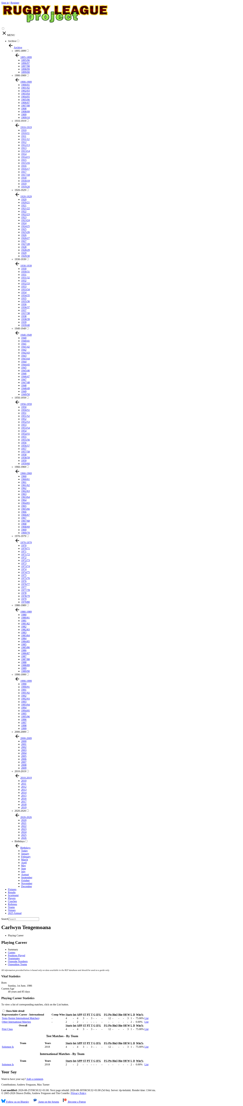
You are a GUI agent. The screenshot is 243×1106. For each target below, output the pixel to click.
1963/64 (25, 497)
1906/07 (25, 102)
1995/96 (25, 716)
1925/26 (25, 232)
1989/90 (25, 671)
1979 (23, 599)
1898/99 (25, 69)
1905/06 (25, 99)
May (23, 865)
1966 (23, 512)
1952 (23, 419)
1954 (23, 430)
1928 (23, 247)
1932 (23, 280)
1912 (23, 142)
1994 (23, 707)
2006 (23, 759)
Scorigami (13, 895)
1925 (23, 229)
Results (12, 892)
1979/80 (25, 602)
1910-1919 (20, 120)
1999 (23, 728)
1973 (23, 563)
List (146, 1018)
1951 (23, 413)
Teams (11, 907)
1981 (23, 620)
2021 (23, 823)
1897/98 (25, 66)
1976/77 (25, 584)
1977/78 (25, 590)
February (26, 856)
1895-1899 (20, 50)
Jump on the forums (48, 1101)
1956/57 (25, 445)
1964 (23, 500)
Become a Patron (76, 1101)
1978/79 (25, 596)
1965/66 (25, 509)
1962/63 (25, 491)
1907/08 (25, 105)
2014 (23, 792)
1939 (23, 322)
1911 (23, 136)
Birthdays (20, 841)
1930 (23, 268)
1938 (23, 316)
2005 (23, 756)
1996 (23, 719)
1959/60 (25, 463)
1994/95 (25, 710)
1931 (23, 274)
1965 (23, 506)
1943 (23, 355)
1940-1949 (20, 328)
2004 (23, 753)
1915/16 (25, 163)
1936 (23, 304)
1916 (23, 166)
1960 (23, 476)
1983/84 (25, 635)
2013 (23, 789)
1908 (23, 108)
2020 (23, 820)
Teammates (14, 958)
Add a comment (34, 1079)
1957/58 (25, 451)
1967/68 (25, 520)
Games (11, 952)
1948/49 (25, 388)
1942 (23, 349)
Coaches (12, 901)
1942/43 (25, 352)
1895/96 (25, 60)
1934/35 (25, 295)
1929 (23, 253)
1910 (23, 130)
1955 (23, 436)
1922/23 (25, 214)
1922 (23, 211)
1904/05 (25, 96)
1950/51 (25, 410)
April (24, 862)
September (26, 877)
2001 (23, 744)
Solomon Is (8, 1046)
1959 (23, 460)
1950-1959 (20, 397)
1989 (23, 668)
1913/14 (25, 151)
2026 (23, 838)
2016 (23, 798)
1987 (23, 656)
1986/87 (25, 653)
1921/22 (25, 208)
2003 (23, 750)
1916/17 (25, 168)
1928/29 (25, 250)
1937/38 (25, 313)
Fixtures (12, 889)
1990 (23, 683)
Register (15, 2)
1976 (23, 581)
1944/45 (25, 364)
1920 (23, 199)
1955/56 (25, 439)
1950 (23, 407)
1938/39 (25, 319)
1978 (23, 593)
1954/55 (25, 433)
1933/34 (25, 289)
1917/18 (25, 174)
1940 (23, 337)
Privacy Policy (78, 1093)
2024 (23, 832)
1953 (23, 425)
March (24, 859)
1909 (23, 114)
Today (24, 850)
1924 (23, 223)
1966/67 (25, 515)
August (25, 874)
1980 (23, 614)
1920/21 (25, 202)
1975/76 (25, 578)
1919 (23, 183)
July (23, 871)
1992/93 (25, 698)
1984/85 (25, 641)
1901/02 (25, 87)
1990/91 (25, 686)
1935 (23, 298)
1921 (23, 205)
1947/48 (25, 382)
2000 (23, 741)
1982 (23, 626)
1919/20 (25, 186)
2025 (23, 835)
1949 (23, 391)
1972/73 (25, 560)
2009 (23, 768)
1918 (23, 177)
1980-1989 (20, 605)
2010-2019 (20, 771)
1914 (23, 154)
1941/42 (25, 346)
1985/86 (25, 647)
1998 (23, 725)
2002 (23, 747)
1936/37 (25, 307)
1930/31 (25, 271)
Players (12, 898)
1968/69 (25, 526)
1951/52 (25, 416)
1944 (23, 361)
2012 (23, 786)
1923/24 (25, 220)
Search (4, 919)
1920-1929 (20, 190)
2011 (23, 783)
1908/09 (25, 111)
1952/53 (25, 422)
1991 (23, 689)
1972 (23, 557)
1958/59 (25, 457)
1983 (23, 632)
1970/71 (25, 548)
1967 (23, 517)
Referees (12, 904)
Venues (12, 910)
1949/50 (25, 394)
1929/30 (25, 256)
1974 (23, 569)
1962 (23, 488)
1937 (23, 310)
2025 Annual (14, 913)
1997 (23, 722)
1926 (23, 235)
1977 (23, 587)
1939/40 (25, 325)
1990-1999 (20, 674)
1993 (23, 701)
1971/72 (25, 554)
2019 (23, 807)
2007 (23, 762)
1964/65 (25, 503)
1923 (23, 217)
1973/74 (25, 566)
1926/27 (25, 238)
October (25, 880)
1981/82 (25, 623)
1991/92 (25, 692)
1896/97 (25, 63)
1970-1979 (20, 536)
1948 (23, 385)
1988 (23, 662)
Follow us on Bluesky (17, 1101)
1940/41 (25, 340)
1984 (23, 638)
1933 (23, 286)
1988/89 (25, 665)
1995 (23, 713)
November (26, 883)
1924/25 (25, 226)
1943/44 (25, 358)
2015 (23, 795)
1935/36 (25, 301)
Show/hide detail (14, 1011)
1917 (23, 171)
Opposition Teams (17, 964)
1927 (23, 241)
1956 (23, 442)
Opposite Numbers (18, 961)
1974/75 (25, 572)
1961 (23, 482)
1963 (23, 494)
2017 (23, 801)
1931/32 (25, 277)
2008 (23, 765)
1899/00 (25, 72)
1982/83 (25, 629)
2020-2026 (20, 810)
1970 (23, 545)
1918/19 (25, 180)
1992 (23, 695)
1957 (23, 448)
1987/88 (25, 659)
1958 (23, 454)
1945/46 (25, 370)
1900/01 (25, 84)
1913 (23, 148)
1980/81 (25, 617)
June (23, 868)
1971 (23, 551)
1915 (23, 160)
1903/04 (25, 93)
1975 (23, 575)
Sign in (5, 2)
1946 (23, 373)
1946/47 (25, 376)
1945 (23, 367)
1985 (23, 644)
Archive (12, 41)
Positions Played (16, 955)
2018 (23, 804)
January (25, 853)
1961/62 (25, 485)
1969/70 (25, 532)
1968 (23, 523)
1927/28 (25, 244)
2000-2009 (20, 731)
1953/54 (25, 427)
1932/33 (25, 283)
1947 (23, 379)
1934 (23, 292)
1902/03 (25, 90)
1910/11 (25, 133)
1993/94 (25, 704)
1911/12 (25, 139)
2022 (23, 826)
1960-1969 (20, 466)
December (26, 886)
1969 (23, 529)
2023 (23, 829)
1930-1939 (20, 259)
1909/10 (25, 117)
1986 (23, 650)
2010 (23, 780)
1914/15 (25, 157)
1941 (23, 343)
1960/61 (25, 479)
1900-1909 (20, 75)
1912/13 (25, 145)
